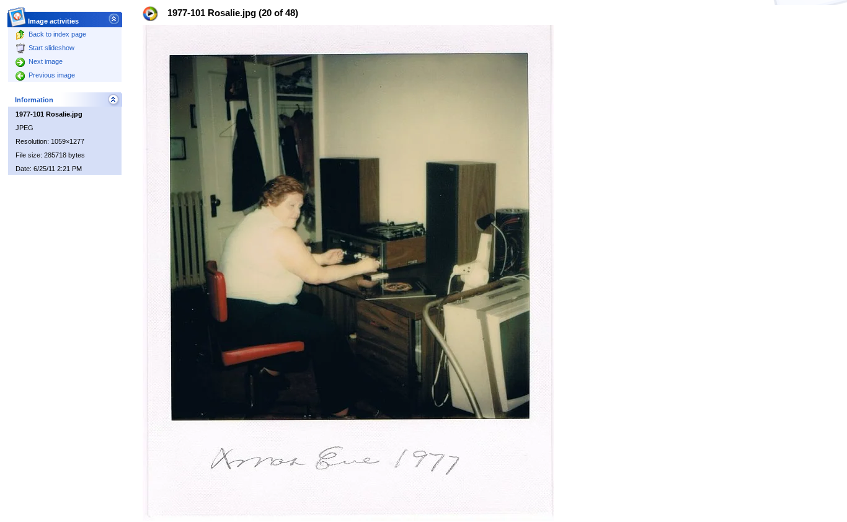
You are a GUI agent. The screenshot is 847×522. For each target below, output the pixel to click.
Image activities (53, 21)
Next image (46, 61)
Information (34, 100)
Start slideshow (51, 47)
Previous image (52, 75)
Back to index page (57, 34)
